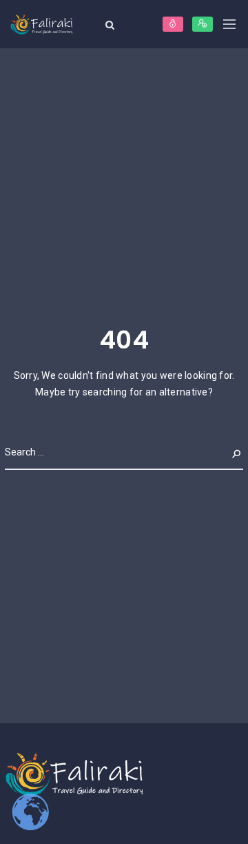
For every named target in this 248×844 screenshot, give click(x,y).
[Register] (202, 24)
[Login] (173, 24)
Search (225, 452)
